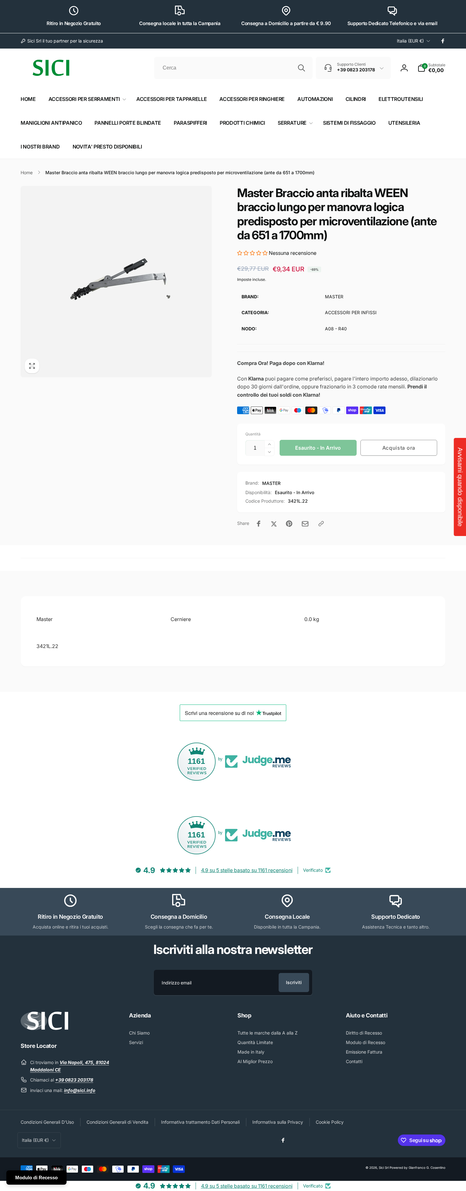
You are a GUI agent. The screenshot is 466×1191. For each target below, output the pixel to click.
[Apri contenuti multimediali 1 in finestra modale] (116, 281)
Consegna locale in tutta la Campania (179, 23)
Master (44, 619)
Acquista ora (398, 448)
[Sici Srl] (44, 1028)
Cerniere (181, 619)
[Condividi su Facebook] (259, 523)
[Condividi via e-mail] (305, 524)
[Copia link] (321, 523)
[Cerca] (301, 68)
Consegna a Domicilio (179, 916)
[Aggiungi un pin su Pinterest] (289, 523)
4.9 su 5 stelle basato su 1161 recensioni (247, 870)
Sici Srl (384, 1167)
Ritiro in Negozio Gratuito (74, 23)
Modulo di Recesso (36, 1177)
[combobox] (233, 68)
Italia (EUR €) (410, 40)
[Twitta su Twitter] (274, 523)
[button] (431, 68)
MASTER (271, 483)
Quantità (253, 434)
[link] (62, 40)
